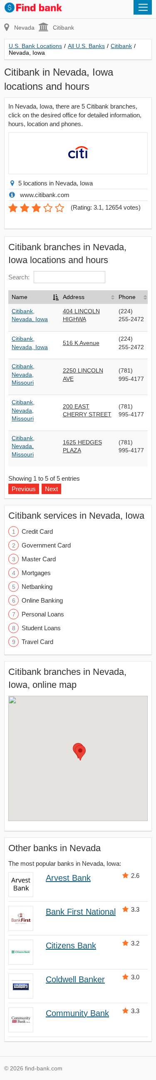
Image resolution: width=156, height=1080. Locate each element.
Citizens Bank (71, 945)
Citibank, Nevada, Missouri (23, 374)
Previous (24, 488)
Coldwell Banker (75, 979)
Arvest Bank (68, 877)
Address (73, 297)
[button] (80, 753)
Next (51, 488)
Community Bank (77, 1013)
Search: (19, 277)
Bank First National (81, 911)
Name (19, 297)
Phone (127, 297)
